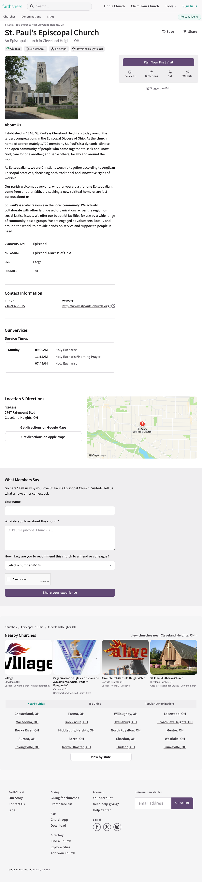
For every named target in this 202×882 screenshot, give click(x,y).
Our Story (16, 797)
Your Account (103, 797)
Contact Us (17, 804)
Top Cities (95, 704)
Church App (59, 819)
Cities (50, 17)
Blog (12, 810)
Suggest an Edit (160, 88)
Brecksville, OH (76, 722)
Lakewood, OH (175, 713)
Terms (47, 869)
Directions (151, 76)
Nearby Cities (36, 704)
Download (58, 825)
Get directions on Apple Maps (43, 436)
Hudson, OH (126, 747)
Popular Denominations (159, 704)
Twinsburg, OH (125, 722)
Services (130, 76)
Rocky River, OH (27, 730)
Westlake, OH (175, 738)
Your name (13, 501)
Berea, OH (76, 738)
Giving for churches (65, 797)
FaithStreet (12, 6)
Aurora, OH (27, 738)
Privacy (37, 869)
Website (187, 76)
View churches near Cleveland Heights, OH (163, 635)
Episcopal (61, 49)
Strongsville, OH (27, 747)
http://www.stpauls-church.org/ (86, 306)
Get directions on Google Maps (43, 427)
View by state (101, 757)
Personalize (189, 17)
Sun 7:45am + (37, 49)
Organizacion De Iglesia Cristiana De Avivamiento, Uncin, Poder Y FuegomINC (76, 682)
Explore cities (60, 847)
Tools (169, 6)
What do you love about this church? (32, 521)
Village (9, 678)
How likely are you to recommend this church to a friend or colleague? (57, 556)
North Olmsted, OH (76, 747)
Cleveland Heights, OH (89, 49)
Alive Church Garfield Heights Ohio (123, 678)
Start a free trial (62, 804)
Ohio (40, 627)
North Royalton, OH (126, 730)
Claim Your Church (145, 6)
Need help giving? (106, 804)
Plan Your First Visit (158, 62)
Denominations (31, 17)
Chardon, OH (126, 738)
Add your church (63, 853)
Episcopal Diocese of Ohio (52, 253)
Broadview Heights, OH (175, 722)
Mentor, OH (175, 730)
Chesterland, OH (27, 713)
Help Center (102, 810)
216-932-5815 (15, 306)
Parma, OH (76, 713)
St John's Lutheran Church (166, 678)
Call (170, 76)
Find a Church (114, 6)
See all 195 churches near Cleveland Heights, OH (35, 25)
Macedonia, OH (27, 722)
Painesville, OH (175, 747)
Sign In (187, 6)
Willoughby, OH (125, 713)
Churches (9, 17)
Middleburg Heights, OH (76, 730)
